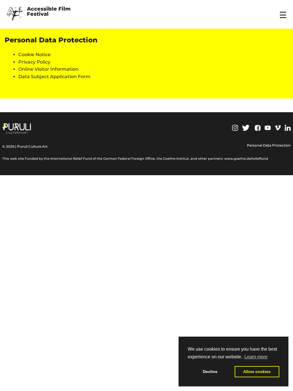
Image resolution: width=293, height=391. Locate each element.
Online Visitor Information (48, 69)
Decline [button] (210, 371)
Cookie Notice (34, 54)
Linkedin (288, 128)
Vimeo (278, 128)
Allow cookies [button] (257, 371)
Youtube (268, 128)
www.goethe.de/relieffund (246, 159)
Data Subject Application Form (54, 76)
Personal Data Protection (269, 145)
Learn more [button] (256, 356)
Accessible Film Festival (49, 11)
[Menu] (284, 11)
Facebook (258, 128)
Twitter (246, 128)
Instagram (235, 128)
